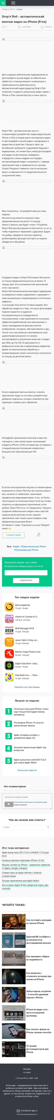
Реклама (27, 1069)
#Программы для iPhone (26, 550)
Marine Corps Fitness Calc (28, 652)
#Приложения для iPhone (33, 547)
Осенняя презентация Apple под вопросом (30, 749)
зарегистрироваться (36, 802)
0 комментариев (13, 535)
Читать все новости (27, 770)
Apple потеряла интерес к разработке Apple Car (26, 736)
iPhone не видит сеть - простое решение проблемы (37, 1013)
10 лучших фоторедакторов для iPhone (37, 1049)
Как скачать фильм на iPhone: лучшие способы (38, 1031)
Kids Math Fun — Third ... (27, 675)
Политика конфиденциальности (27, 1114)
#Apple (16, 547)
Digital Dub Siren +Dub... (27, 664)
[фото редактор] (10, 607)
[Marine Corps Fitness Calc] (10, 654)
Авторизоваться (19, 802)
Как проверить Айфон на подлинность (37, 958)
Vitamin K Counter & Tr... (26, 617)
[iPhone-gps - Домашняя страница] (3, 3)
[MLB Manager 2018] (10, 630)
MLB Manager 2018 (24, 629)
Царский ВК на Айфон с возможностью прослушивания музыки (38, 940)
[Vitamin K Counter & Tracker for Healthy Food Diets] (10, 619)
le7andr (19, 9)
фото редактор (22, 605)
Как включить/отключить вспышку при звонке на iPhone (38, 976)
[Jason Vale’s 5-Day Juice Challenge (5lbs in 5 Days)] (10, 642)
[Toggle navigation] (13, 3)
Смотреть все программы (27, 687)
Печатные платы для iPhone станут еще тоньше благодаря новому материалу (31, 712)
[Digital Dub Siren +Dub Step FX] (10, 665)
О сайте (27, 1072)
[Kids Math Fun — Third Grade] (10, 677)
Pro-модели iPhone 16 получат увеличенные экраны (29, 724)
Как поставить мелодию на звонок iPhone (38, 921)
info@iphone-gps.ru (29, 1111)
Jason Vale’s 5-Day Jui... (26, 640)
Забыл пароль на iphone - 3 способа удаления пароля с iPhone (38, 995)
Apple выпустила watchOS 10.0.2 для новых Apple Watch (30, 761)
